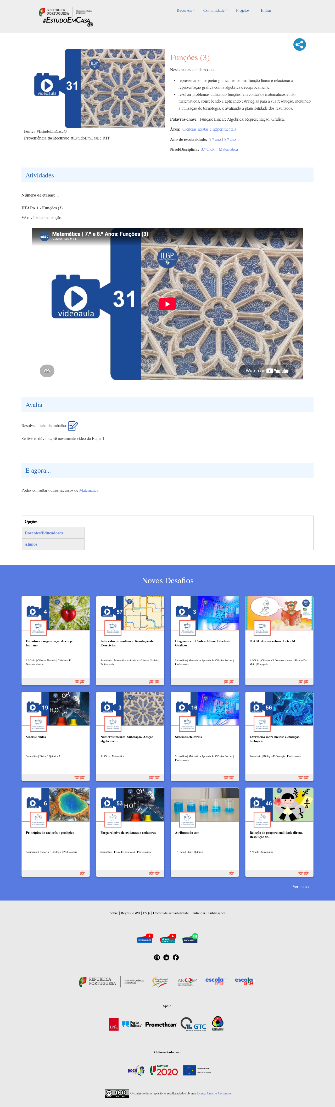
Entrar (266, 10)
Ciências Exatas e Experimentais (209, 129)
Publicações (216, 912)
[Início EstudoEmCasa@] (65, 11)
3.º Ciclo (208, 149)
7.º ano (215, 139)
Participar (198, 912)
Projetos (242, 10)
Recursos (184, 10)
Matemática (228, 149)
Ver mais (300, 886)
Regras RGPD (130, 912)
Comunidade (214, 10)
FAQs (146, 912)
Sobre (114, 912)
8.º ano (230, 139)
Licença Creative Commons (214, 1093)
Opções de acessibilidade (171, 912)
